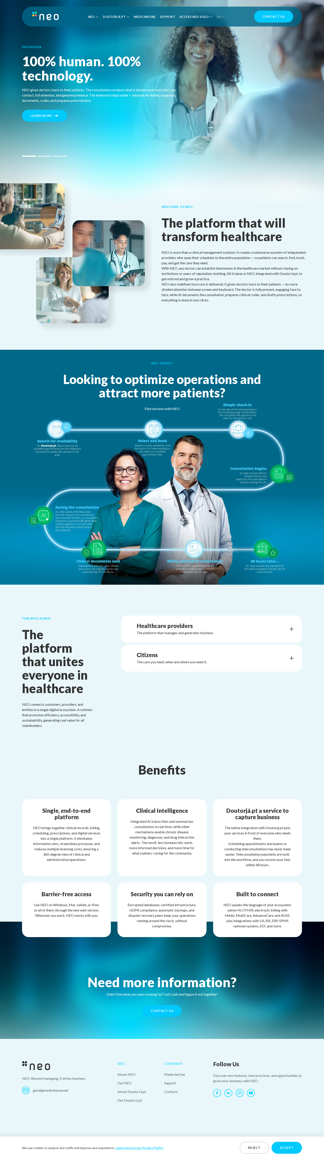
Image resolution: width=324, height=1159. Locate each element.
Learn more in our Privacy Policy (139, 1148)
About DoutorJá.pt (131, 1091)
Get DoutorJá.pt (129, 1100)
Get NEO (124, 1083)
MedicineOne (145, 17)
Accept (287, 1148)
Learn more (41, 115)
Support (167, 17)
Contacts (171, 1091)
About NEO (126, 1074)
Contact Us (274, 16)
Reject (254, 1148)
